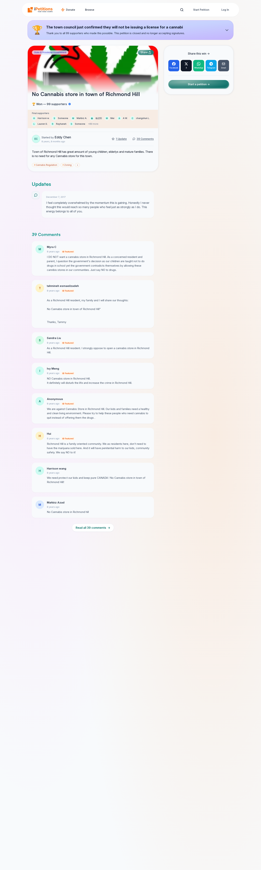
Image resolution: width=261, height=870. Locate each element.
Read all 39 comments (93, 527)
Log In (225, 9)
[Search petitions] (181, 10)
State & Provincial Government (50, 52)
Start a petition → (199, 84)
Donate (70, 9)
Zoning (67, 165)
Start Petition (201, 9)
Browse (89, 9)
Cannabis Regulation (45, 165)
